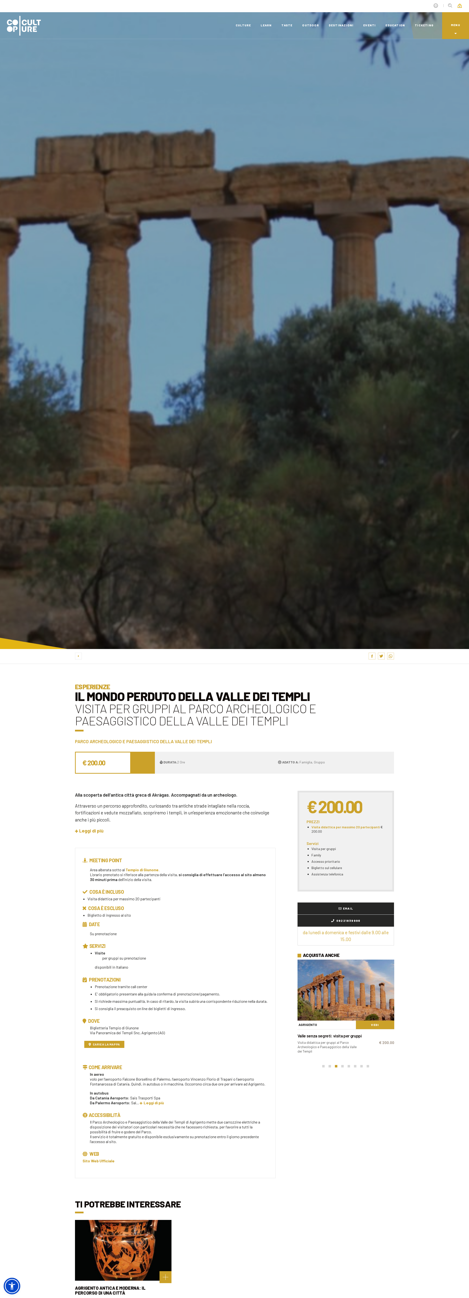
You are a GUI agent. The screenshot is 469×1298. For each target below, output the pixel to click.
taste (286, 25)
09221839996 (348, 920)
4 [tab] (342, 1066)
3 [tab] (336, 1066)
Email (348, 908)
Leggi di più (154, 1102)
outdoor (310, 25)
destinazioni (341, 25)
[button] (89, 830)
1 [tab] (323, 1066)
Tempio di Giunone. (143, 869)
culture (243, 25)
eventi (369, 25)
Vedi (375, 1024)
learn (266, 25)
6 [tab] (355, 1066)
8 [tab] (368, 1066)
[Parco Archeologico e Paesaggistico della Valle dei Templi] (346, 990)
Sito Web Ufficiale (99, 1160)
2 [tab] (330, 1066)
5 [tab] (349, 1066)
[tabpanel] (346, 1007)
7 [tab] (361, 1066)
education (395, 25)
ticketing (424, 25)
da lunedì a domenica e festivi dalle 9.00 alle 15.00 (346, 936)
